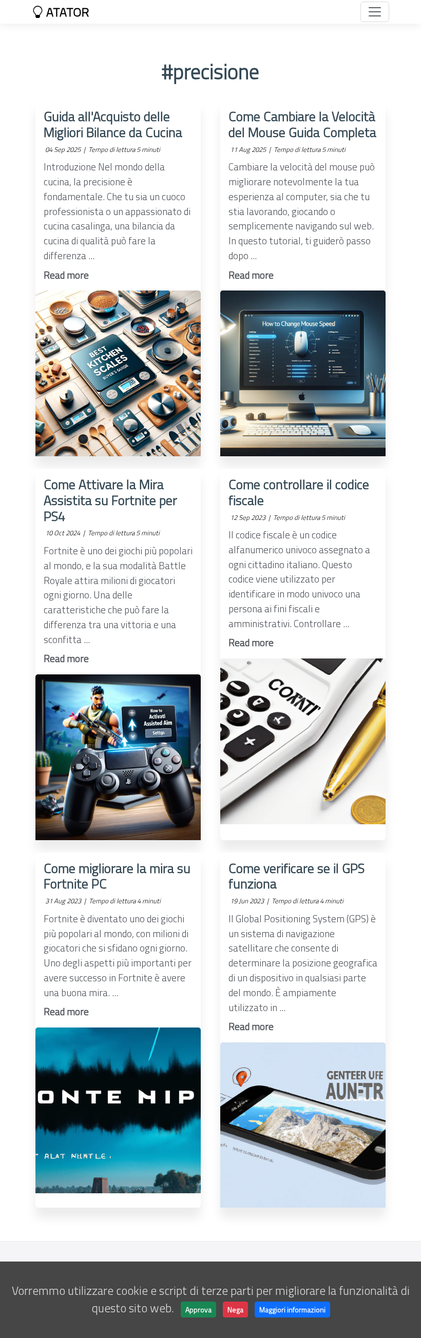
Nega (235, 1309)
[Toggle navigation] (374, 12)
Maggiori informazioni (292, 1309)
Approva (198, 1309)
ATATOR (66, 12)
